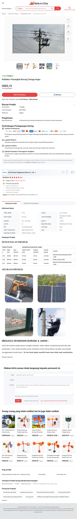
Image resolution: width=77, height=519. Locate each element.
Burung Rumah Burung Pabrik (45, 492)
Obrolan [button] (58, 95)
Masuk (5, 195)
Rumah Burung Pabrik (9, 492)
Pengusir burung (25, 474)
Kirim (18, 401)
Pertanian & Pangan (13, 13)
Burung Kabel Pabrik (64, 492)
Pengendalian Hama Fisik (39, 13)
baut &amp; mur (61, 474)
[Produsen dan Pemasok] (38, 3)
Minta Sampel (33, 99)
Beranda (4, 13)
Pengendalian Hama (25, 13)
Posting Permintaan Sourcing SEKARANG (54, 401)
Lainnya (4, 500)
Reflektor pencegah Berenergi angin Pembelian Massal (53, 497)
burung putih (29, 497)
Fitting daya (41, 474)
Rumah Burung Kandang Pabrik (12, 497)
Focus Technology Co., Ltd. (33, 507)
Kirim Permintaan (20, 95)
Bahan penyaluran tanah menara (11, 474)
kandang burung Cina (26, 492)
